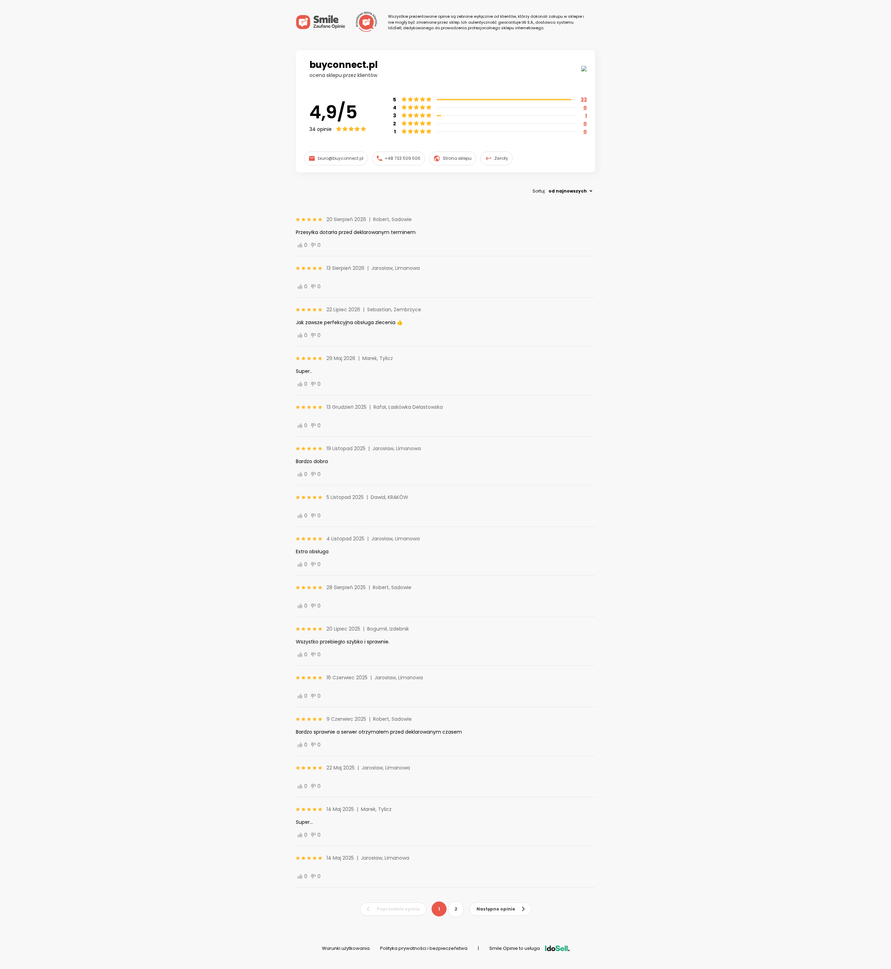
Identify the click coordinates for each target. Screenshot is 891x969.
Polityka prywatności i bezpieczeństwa (423, 948)
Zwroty (501, 158)
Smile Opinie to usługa (514, 948)
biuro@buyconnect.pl (340, 158)
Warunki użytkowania (346, 948)
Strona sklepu (457, 158)
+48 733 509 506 (402, 158)
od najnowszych (568, 191)
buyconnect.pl (343, 64)
